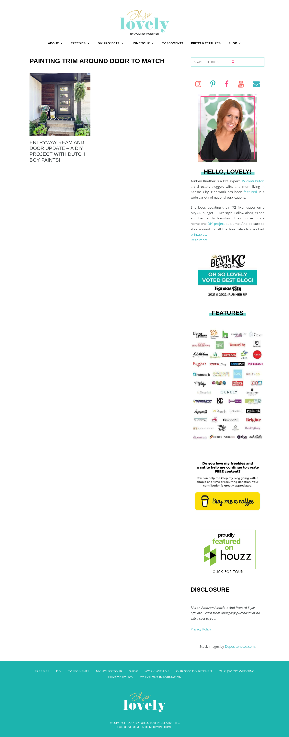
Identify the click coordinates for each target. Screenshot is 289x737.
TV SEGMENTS (172, 43)
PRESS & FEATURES (206, 43)
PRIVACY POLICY (120, 677)
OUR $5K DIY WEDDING (237, 671)
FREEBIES (78, 43)
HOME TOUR (141, 43)
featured (251, 192)
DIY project (217, 223)
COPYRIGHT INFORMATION (160, 677)
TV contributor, (252, 181)
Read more (199, 240)
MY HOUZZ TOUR (109, 671)
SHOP (232, 43)
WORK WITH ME (156, 671)
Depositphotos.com (240, 646)
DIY (58, 671)
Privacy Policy (201, 629)
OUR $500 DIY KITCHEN (194, 671)
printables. (199, 234)
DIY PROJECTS (108, 43)
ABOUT (53, 43)
